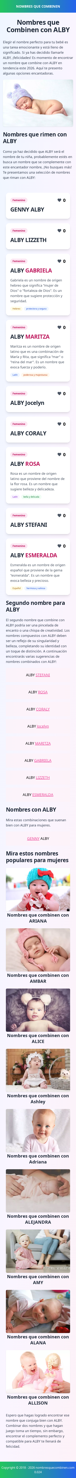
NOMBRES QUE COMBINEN (38, 6)
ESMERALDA (41, 555)
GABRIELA (38, 270)
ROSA (32, 464)
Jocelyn (43, 726)
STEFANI (43, 674)
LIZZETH (43, 777)
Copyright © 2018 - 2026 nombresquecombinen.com (38, 1468)
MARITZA (37, 336)
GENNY (33, 838)
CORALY (43, 709)
